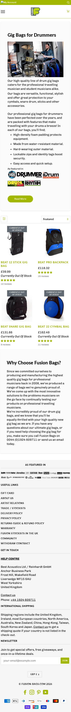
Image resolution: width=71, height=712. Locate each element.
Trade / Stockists (13, 508)
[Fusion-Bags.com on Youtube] (45, 693)
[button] (8, 280)
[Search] (68, 2)
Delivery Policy (12, 513)
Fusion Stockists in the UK (19, 533)
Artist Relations (12, 503)
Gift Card (7, 493)
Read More (20, 198)
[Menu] (3, 12)
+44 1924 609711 (23, 600)
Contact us (8, 595)
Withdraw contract (15, 543)
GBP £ (33, 674)
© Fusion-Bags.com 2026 (35, 684)
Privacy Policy (11, 518)
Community (9, 538)
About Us (7, 498)
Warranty (8, 528)
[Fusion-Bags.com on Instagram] (32, 693)
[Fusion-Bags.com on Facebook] (25, 693)
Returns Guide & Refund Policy (22, 523)
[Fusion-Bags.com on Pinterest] (38, 693)
